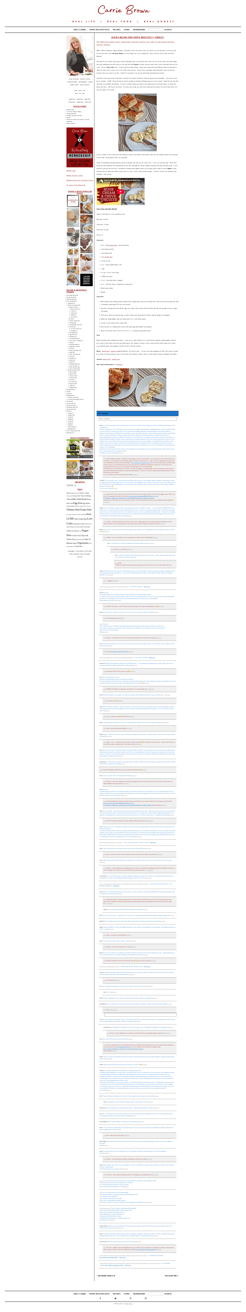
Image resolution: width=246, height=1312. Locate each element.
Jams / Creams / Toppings (75, 340)
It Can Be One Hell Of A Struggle (86, 280)
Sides (70, 356)
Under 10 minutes (73, 366)
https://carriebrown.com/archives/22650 (109, 1257)
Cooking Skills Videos (74, 324)
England (70, 419)
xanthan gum (108, 257)
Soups (70, 362)
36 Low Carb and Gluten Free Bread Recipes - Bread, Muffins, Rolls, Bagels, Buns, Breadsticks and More (124, 884)
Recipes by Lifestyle (72, 370)
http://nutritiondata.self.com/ (124, 1047)
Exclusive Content (72, 397)
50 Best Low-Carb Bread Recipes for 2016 (109, 966)
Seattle (69, 425)
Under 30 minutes (73, 368)
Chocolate (71, 323)
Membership (69, 395)
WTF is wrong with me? (72, 430)
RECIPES (116, 30)
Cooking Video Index (71, 113)
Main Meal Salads (73, 344)
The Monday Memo (71, 407)
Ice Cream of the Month (80, 514)
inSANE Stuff (69, 389)
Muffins (73, 315)
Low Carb (71, 381)
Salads (70, 352)
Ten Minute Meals (73, 364)
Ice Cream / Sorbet (75, 328)
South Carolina (71, 427)
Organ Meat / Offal (73, 346)
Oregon (69, 423)
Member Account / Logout (74, 175)
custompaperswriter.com (105, 1208)
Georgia (70, 421)
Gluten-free (72, 376)
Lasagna (73, 276)
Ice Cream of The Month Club (75, 185)
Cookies (73, 311)
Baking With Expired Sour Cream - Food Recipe (111, 842)
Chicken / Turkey (73, 320)
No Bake (73, 330)
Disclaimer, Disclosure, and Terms (74, 115)
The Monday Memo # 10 (106, 1275)
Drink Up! (73, 257)
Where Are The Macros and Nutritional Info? (145, 1249)
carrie (104, 458)
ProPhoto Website (128, 1303)
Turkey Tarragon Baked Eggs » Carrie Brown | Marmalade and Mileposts (116, 657)
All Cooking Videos (71, 295)
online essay (102, 1192)
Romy (101, 624)
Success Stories (70, 403)
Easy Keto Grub (70, 297)
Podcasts (68, 117)
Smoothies (71, 358)
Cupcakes (73, 313)
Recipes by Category (72, 305)
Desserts (71, 326)
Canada (69, 417)
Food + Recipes (70, 301)
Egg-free (71, 373)
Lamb (70, 342)
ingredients (119, 364)
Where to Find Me (70, 123)
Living (67, 393)
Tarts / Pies (73, 317)
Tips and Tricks (70, 409)
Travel (67, 411)
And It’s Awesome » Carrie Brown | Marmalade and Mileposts (114, 586)
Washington (70, 429)
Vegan (70, 385)
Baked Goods (72, 307)
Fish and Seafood (73, 338)
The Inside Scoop (70, 405)
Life (67, 391)
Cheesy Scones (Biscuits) (86, 204)
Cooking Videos (126, 42)
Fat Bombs (71, 336)
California (70, 415)
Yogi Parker (69, 432)
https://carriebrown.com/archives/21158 (141, 462)
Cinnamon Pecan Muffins (86, 263)
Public (67, 527)
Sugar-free (71, 383)
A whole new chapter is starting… (74, 111)
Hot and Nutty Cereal (72, 237)
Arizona (70, 413)
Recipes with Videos (74, 350)
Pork (70, 348)
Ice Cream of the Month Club (74, 399)
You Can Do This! (171, 1275)
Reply (119, 453)
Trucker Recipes (79, 539)
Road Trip (83, 527)
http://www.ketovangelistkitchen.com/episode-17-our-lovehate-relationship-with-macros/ (123, 1049)
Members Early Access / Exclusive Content (79, 180)
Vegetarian (71, 387)
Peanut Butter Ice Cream (73, 217)
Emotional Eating (70, 299)
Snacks (71, 360)
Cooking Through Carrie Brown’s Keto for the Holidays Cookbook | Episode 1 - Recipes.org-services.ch (123, 1255)
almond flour (113, 245)
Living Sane (82, 519)
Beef (70, 319)
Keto (70, 379)
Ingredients (70, 303)
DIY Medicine (72, 332)
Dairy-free (71, 372)
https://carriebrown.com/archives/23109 (118, 651)
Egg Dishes (72, 334)
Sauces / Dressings (73, 354)
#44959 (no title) (70, 109)
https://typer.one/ (103, 1180)
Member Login (71, 170)
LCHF (70, 518)
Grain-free (71, 377)
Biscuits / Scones (75, 309)
